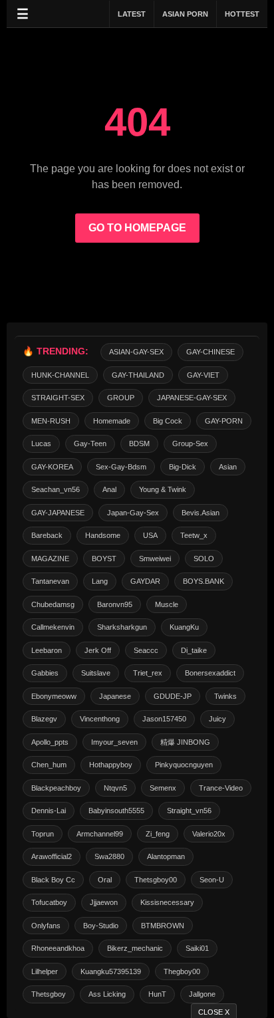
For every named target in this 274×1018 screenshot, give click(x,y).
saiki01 (197, 948)
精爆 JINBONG (185, 742)
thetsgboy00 (155, 880)
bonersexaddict (210, 673)
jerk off (97, 650)
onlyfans (46, 926)
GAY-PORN (224, 421)
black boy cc (53, 880)
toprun (42, 834)
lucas (41, 443)
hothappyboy (110, 765)
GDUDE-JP (173, 696)
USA (150, 535)
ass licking (107, 994)
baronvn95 (114, 604)
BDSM (139, 443)
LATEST (132, 14)
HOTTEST (242, 14)
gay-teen (90, 443)
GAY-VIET (203, 375)
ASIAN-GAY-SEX (136, 352)
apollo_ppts (49, 742)
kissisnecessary (167, 902)
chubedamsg (52, 604)
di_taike (194, 650)
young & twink (162, 489)
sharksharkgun (122, 627)
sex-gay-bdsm (121, 467)
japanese (115, 696)
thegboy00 (182, 971)
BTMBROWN (162, 926)
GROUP (120, 398)
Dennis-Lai (48, 811)
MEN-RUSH (50, 421)
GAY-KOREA (52, 467)
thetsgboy (48, 994)
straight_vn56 (189, 811)
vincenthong (100, 719)
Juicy (217, 719)
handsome (102, 535)
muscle (166, 604)
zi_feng (158, 834)
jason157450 (164, 719)
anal (109, 489)
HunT (157, 994)
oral (105, 880)
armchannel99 (99, 834)
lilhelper (44, 971)
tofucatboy (49, 902)
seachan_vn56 (55, 489)
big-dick (182, 467)
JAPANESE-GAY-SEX (192, 398)
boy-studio (100, 926)
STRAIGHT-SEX (57, 398)
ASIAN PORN (185, 14)
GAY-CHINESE (210, 352)
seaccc (146, 650)
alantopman (166, 856)
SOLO (204, 559)
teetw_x (193, 535)
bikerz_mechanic (135, 948)
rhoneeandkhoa (57, 948)
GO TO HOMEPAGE (137, 227)
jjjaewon (104, 902)
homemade (111, 421)
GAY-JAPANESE (57, 513)
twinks (225, 696)
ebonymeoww (53, 696)
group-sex (190, 443)
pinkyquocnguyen (184, 765)
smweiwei (155, 559)
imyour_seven (114, 742)
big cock (167, 421)
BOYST (104, 559)
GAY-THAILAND (138, 375)
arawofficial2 (51, 856)
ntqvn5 (115, 788)
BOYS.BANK (203, 581)
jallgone (202, 994)
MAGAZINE (50, 559)
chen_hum (49, 765)
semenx (163, 788)
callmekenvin (52, 627)
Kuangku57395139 (110, 971)
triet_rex (147, 673)
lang (100, 581)
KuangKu (184, 627)
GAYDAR (145, 581)
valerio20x (208, 834)
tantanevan (50, 581)
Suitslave (95, 673)
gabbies (45, 673)
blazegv (44, 719)
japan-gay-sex (133, 513)
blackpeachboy (56, 788)
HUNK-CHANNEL (60, 375)
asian (228, 467)
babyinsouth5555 (116, 811)
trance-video (221, 788)
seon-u (212, 880)
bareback (47, 535)
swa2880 (109, 856)
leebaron (46, 650)
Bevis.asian (200, 513)
